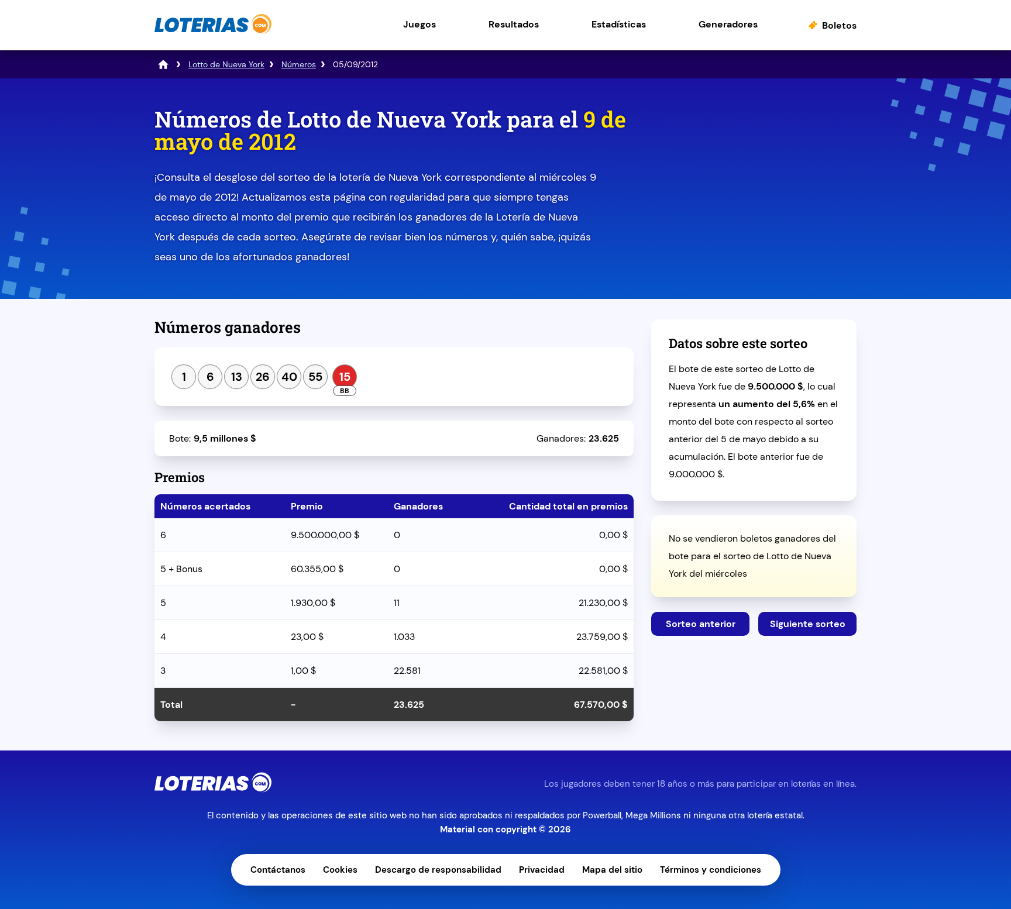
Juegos (419, 24)
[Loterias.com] (212, 31)
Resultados (514, 24)
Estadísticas (619, 24)
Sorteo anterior (700, 624)
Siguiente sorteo (807, 624)
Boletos (839, 25)
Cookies (340, 870)
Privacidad (542, 870)
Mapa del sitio (612, 870)
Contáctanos (277, 870)
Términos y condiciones (710, 870)
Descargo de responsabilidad (438, 870)
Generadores (728, 24)
